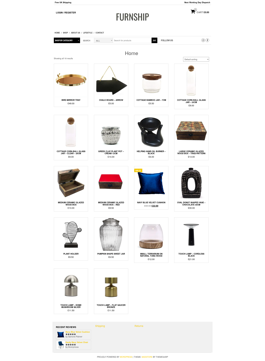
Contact (100, 32)
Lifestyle (87, 32)
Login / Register (66, 12)
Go (154, 40)
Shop (65, 32)
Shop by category (63, 40)
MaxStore (147, 356)
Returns (139, 326)
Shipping (100, 326)
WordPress (126, 356)
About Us (75, 32)
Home (57, 32)
